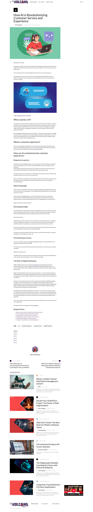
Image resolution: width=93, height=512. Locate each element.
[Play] (65, 494)
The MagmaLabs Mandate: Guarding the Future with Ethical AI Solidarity (47, 465)
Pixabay (29, 115)
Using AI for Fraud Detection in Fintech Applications (48, 485)
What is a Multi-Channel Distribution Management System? (47, 381)
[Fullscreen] (81, 494)
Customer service (37, 326)
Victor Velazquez (42, 408)
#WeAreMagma (34, 503)
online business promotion (39, 264)
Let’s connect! (45, 503)
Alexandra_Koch (21, 115)
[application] (73, 490)
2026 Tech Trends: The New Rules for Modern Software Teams (48, 424)
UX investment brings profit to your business (47, 445)
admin (39, 386)
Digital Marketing (48, 326)
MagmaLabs (18, 508)
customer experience (37, 149)
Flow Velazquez (18, 24)
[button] (82, 1)
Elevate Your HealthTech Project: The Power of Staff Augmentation (47, 403)
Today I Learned (55, 503)
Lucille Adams (35, 305)
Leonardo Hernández (43, 449)
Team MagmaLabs (42, 430)
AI (18, 326)
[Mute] (79, 494)
